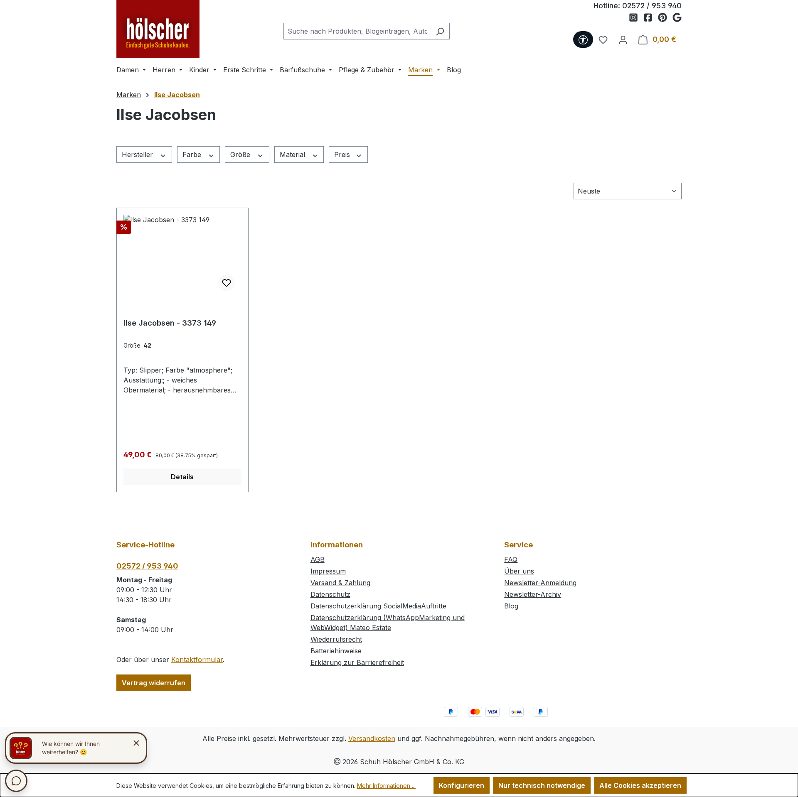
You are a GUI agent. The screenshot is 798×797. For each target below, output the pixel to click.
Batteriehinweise (336, 651)
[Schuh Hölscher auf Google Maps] (677, 18)
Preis (343, 154)
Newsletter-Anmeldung (540, 583)
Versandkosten (371, 738)
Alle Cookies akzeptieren (640, 785)
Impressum (328, 571)
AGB (317, 559)
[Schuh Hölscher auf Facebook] (650, 18)
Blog (511, 606)
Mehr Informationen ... (386, 785)
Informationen (336, 544)
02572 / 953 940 (652, 5)
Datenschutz (330, 594)
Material (293, 154)
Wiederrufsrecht (336, 639)
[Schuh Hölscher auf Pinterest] (665, 18)
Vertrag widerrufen (153, 683)
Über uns (519, 571)
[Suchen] (440, 31)
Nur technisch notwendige (541, 785)
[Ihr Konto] (623, 39)
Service (518, 544)
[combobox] (357, 31)
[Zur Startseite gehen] (158, 29)
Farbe (192, 154)
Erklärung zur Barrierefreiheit (357, 662)
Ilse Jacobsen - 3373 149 (169, 323)
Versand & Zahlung (340, 583)
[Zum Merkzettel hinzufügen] (226, 283)
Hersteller (138, 154)
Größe (241, 154)
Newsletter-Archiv (532, 594)
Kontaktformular (197, 659)
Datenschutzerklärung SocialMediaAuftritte (378, 606)
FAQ (510, 559)
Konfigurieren (461, 785)
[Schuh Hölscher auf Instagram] (636, 18)
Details (182, 477)
